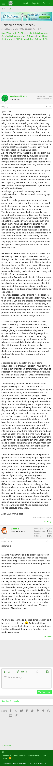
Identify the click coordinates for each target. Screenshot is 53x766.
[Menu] (4, 3)
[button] (5, 671)
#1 (50, 107)
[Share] (46, 106)
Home (4, 758)
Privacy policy (34, 755)
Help (44, 755)
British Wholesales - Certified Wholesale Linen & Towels (25, 34)
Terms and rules (19, 755)
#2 (50, 541)
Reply (49, 521)
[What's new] (44, 3)
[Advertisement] (26, 66)
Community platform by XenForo (24, 763)
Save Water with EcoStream (14, 33)
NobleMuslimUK (11, 29)
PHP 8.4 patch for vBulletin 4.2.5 (32, 38)
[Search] (49, 3)
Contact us (6, 755)
